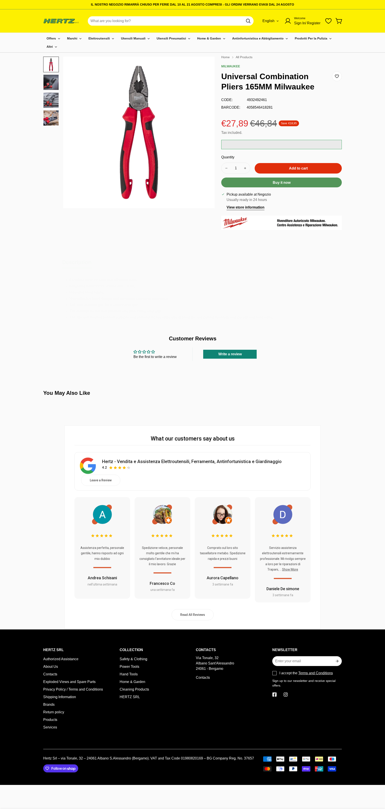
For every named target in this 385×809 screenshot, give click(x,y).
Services (50, 727)
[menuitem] (53, 38)
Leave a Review (101, 480)
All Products (244, 57)
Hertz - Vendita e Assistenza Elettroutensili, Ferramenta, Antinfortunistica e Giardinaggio (192, 461)
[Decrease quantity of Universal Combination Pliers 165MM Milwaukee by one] (226, 168)
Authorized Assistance (60, 659)
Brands (49, 704)
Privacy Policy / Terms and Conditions (73, 689)
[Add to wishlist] (337, 76)
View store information (245, 207)
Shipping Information (59, 697)
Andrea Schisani (102, 577)
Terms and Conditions (315, 673)
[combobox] (171, 21)
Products (50, 720)
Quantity (227, 157)
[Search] (248, 21)
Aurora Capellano (222, 577)
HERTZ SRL (130, 697)
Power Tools (129, 666)
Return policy (53, 712)
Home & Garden (132, 682)
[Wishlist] (328, 21)
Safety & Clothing (133, 659)
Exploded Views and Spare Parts (69, 682)
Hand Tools (129, 674)
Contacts (50, 674)
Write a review (230, 354)
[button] (339, 21)
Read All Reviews (192, 615)
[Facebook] (274, 694)
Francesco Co (162, 583)
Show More (290, 569)
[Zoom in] (205, 66)
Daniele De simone (282, 588)
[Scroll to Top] (376, 785)
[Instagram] (285, 694)
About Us (50, 666)
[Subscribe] (337, 661)
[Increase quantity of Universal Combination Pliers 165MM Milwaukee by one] (245, 168)
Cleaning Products (134, 689)
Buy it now (282, 182)
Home (225, 57)
